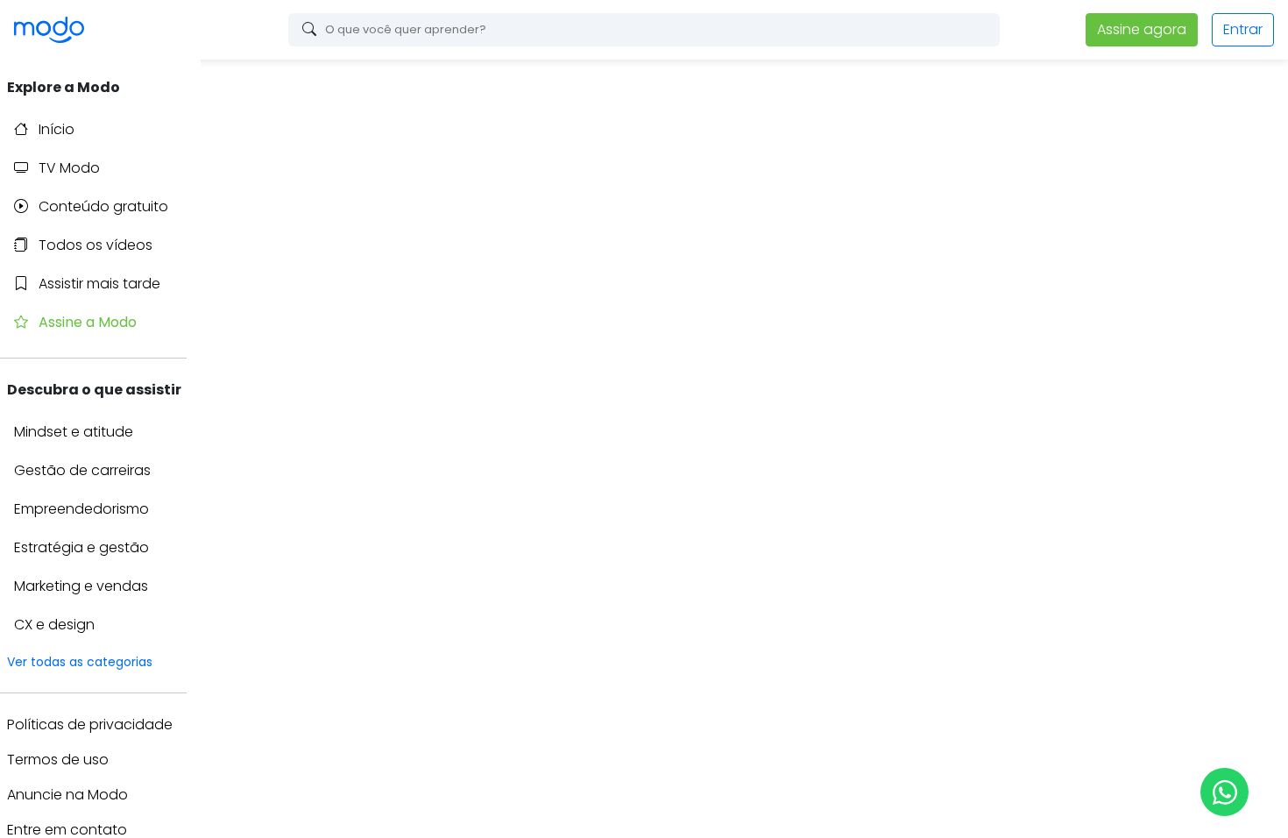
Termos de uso (58, 759)
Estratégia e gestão (81, 547)
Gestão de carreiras (82, 470)
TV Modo (67, 168)
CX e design (54, 624)
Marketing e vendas (81, 586)
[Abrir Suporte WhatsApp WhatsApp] (1224, 792)
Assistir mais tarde (97, 283)
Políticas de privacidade (90, 724)
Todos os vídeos (93, 245)
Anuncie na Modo (67, 795)
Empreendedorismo (81, 509)
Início (54, 129)
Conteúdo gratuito (101, 206)
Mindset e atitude (73, 432)
